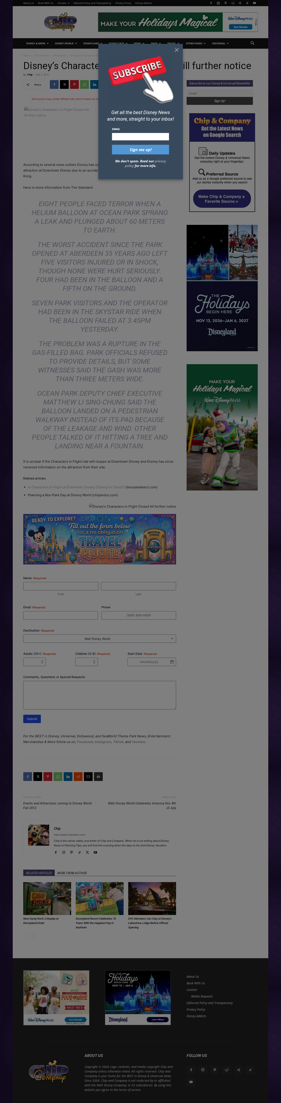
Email (116, 129)
